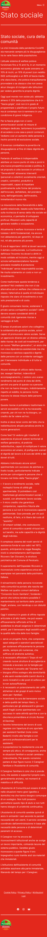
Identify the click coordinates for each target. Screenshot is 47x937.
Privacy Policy (24, 892)
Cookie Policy (10, 892)
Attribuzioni (38, 892)
